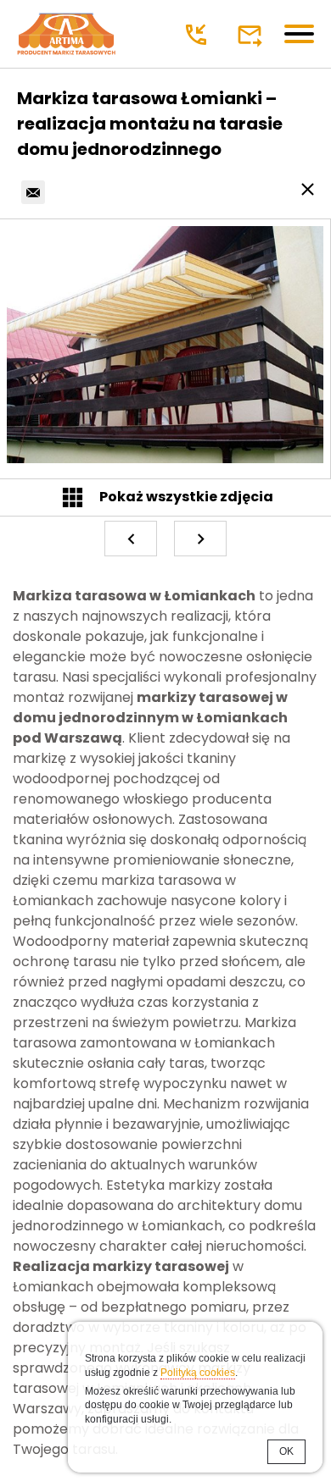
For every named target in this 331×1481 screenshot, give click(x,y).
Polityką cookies (197, 1373)
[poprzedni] (130, 538)
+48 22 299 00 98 (198, 34)
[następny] (200, 538)
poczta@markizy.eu (251, 34)
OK (286, 1451)
